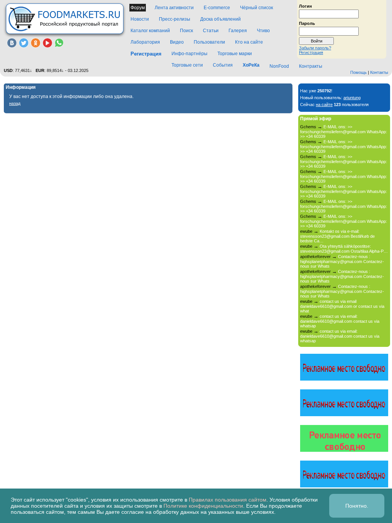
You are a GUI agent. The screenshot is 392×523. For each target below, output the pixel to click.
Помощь (358, 72)
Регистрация (311, 52)
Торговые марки (234, 53)
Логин (305, 6)
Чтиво (263, 30)
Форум (138, 7)
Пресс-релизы (174, 19)
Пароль (307, 23)
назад (14, 103)
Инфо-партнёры (189, 53)
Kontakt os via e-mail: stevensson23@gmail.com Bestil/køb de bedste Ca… (337, 236)
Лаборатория (145, 42)
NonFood (279, 66)
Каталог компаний (150, 30)
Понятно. (356, 506)
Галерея (238, 30)
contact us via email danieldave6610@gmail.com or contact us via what (342, 306)
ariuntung (352, 97)
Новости (140, 19)
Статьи (211, 30)
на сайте (324, 104)
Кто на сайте (249, 42)
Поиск (186, 30)
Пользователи (209, 42)
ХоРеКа (251, 65)
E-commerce (217, 7)
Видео (177, 42)
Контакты (379, 72)
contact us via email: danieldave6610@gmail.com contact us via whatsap (339, 321)
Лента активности (174, 7)
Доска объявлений (220, 19)
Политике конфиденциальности (203, 506)
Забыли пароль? (315, 48)
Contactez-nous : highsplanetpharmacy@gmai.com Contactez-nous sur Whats (342, 261)
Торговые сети (187, 65)
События (223, 65)
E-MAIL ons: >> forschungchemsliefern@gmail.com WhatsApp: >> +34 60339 (343, 131)
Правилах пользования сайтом (227, 500)
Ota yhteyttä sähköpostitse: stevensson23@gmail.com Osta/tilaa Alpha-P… (344, 248)
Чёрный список (256, 7)
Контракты (310, 66)
